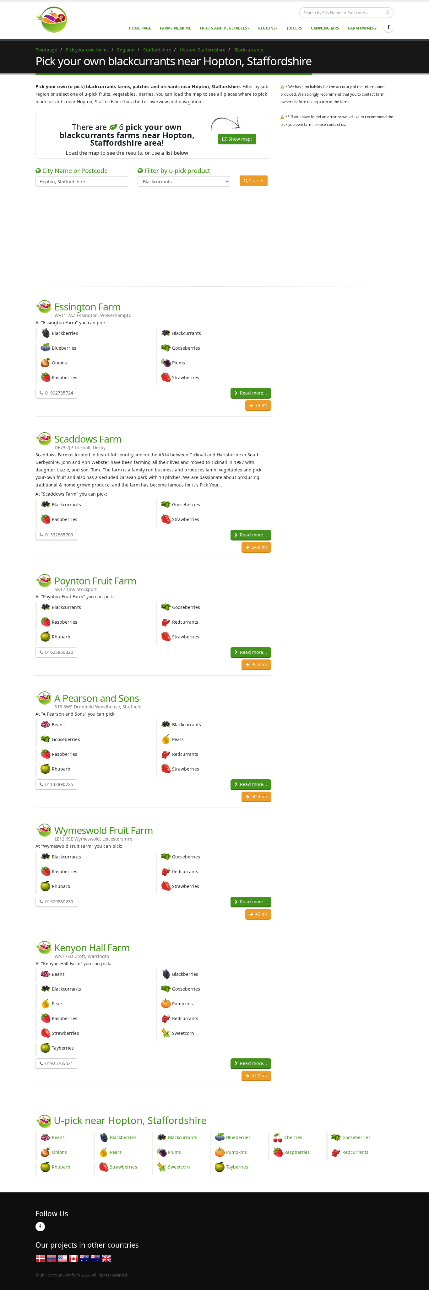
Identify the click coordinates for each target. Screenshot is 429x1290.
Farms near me (175, 28)
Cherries (293, 1137)
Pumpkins (236, 1152)
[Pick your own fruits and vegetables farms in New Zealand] (95, 1258)
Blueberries (238, 1137)
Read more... (253, 393)
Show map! (239, 139)
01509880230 (58, 902)
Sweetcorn (179, 1167)
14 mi (260, 405)
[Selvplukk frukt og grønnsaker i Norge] (51, 1258)
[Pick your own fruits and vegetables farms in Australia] (84, 1258)
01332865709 (58, 535)
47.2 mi (258, 1075)
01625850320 (58, 652)
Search (255, 181)
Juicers (294, 28)
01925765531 (58, 1063)
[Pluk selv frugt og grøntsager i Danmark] (40, 1258)
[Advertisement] (209, 235)
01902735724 (58, 393)
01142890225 (58, 784)
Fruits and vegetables (223, 28)
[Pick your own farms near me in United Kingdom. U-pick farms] (54, 19)
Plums (174, 1152)
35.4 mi (258, 664)
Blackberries (123, 1137)
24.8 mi (258, 547)
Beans (58, 1137)
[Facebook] (388, 27)
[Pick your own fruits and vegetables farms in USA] (62, 1258)
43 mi (260, 914)
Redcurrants (355, 1152)
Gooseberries (356, 1137)
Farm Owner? (362, 28)
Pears (116, 1152)
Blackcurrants (182, 1137)
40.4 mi (258, 796)
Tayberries (237, 1167)
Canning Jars (325, 28)
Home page (140, 28)
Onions (59, 1152)
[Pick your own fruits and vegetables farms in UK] (106, 1258)
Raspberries (297, 1152)
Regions (267, 28)
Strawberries (123, 1167)
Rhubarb (61, 1167)
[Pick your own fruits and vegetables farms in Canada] (73, 1258)
